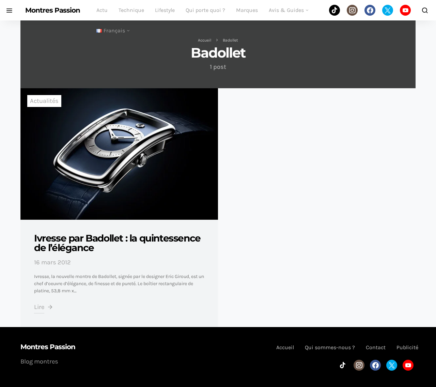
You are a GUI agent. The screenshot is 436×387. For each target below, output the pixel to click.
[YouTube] (405, 10)
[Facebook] (369, 10)
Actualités (44, 101)
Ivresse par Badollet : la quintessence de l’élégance (117, 242)
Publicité (407, 347)
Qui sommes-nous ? (330, 347)
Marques (247, 10)
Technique (131, 10)
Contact (376, 347)
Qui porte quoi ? (205, 10)
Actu (102, 10)
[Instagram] (352, 10)
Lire (39, 307)
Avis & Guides (286, 10)
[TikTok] (334, 10)
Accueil (204, 40)
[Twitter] (387, 10)
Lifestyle (165, 10)
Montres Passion (52, 10)
